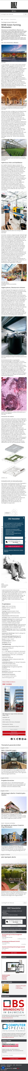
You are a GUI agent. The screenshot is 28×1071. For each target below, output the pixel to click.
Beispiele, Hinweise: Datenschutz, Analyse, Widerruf (13, 550)
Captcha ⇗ (20, 543)
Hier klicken (15, 542)
